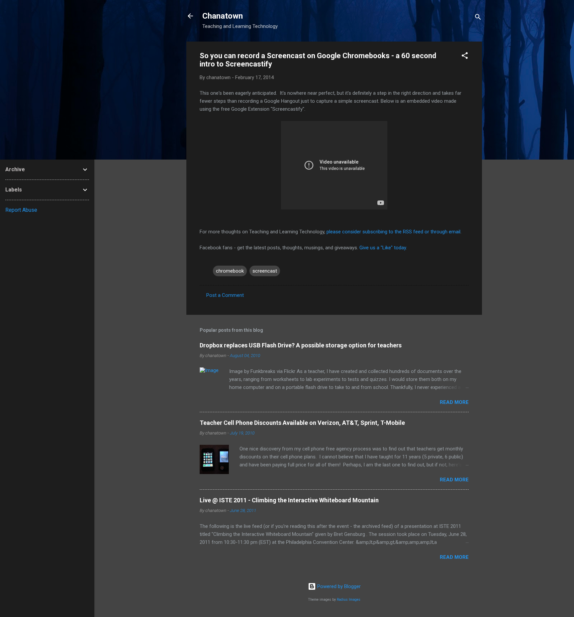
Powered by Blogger (338, 586)
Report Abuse (21, 210)
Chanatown (222, 16)
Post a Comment (225, 295)
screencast (264, 271)
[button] (465, 57)
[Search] (478, 18)
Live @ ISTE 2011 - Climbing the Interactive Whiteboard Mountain (289, 500)
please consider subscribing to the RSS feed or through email (393, 232)
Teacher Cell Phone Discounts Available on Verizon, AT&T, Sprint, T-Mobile (302, 422)
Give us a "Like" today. (383, 248)
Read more (454, 402)
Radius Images (348, 599)
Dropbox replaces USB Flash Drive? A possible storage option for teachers (301, 345)
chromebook (230, 271)
